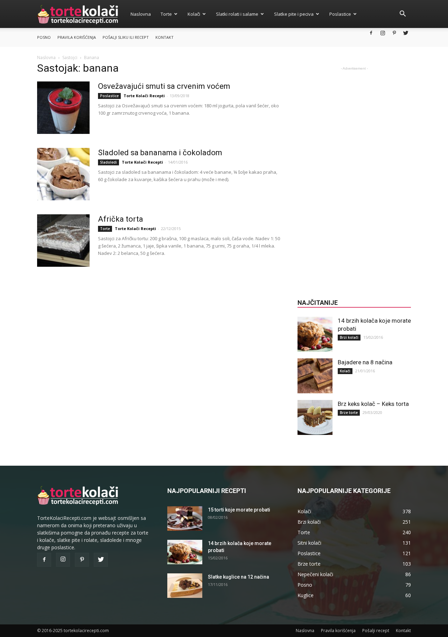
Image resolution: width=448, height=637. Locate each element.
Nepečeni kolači (315, 574)
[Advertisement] (354, 177)
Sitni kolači (309, 542)
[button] (402, 14)
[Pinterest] (394, 32)
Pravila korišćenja (76, 37)
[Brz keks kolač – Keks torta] (315, 417)
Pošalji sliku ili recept (126, 37)
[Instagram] (382, 32)
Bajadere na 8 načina (365, 362)
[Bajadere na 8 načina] (315, 375)
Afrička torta (120, 219)
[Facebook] (371, 32)
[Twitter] (405, 32)
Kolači (194, 14)
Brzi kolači (349, 337)
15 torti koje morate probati (239, 510)
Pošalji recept (375, 631)
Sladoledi (108, 162)
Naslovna (141, 14)
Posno (44, 37)
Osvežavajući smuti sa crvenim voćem (164, 86)
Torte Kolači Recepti (144, 95)
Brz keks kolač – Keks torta (373, 403)
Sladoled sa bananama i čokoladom (160, 152)
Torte (166, 14)
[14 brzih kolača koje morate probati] (315, 334)
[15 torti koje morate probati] (184, 518)
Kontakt (164, 37)
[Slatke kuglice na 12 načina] (184, 585)
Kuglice (306, 595)
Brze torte (349, 412)
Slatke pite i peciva (294, 14)
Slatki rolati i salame (237, 14)
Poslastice (340, 14)
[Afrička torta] (63, 240)
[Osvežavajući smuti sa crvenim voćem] (63, 107)
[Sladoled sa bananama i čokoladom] (63, 174)
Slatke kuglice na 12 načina (238, 577)
